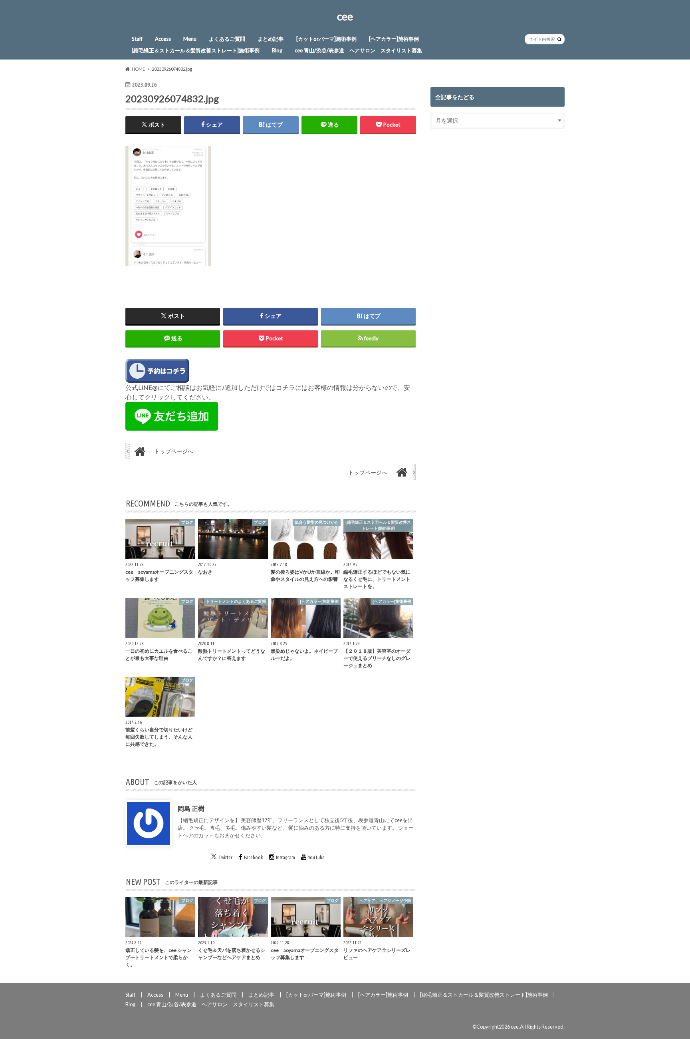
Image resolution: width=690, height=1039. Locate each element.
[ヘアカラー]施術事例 (394, 39)
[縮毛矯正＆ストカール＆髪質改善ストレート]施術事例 (196, 50)
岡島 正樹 (191, 808)
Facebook (253, 857)
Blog (277, 50)
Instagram (285, 857)
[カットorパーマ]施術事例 (326, 39)
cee (345, 16)
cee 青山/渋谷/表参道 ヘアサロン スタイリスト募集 (358, 50)
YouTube (316, 857)
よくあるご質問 (227, 39)
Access (163, 39)
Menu (189, 39)
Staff (137, 39)
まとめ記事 (271, 39)
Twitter (225, 857)
